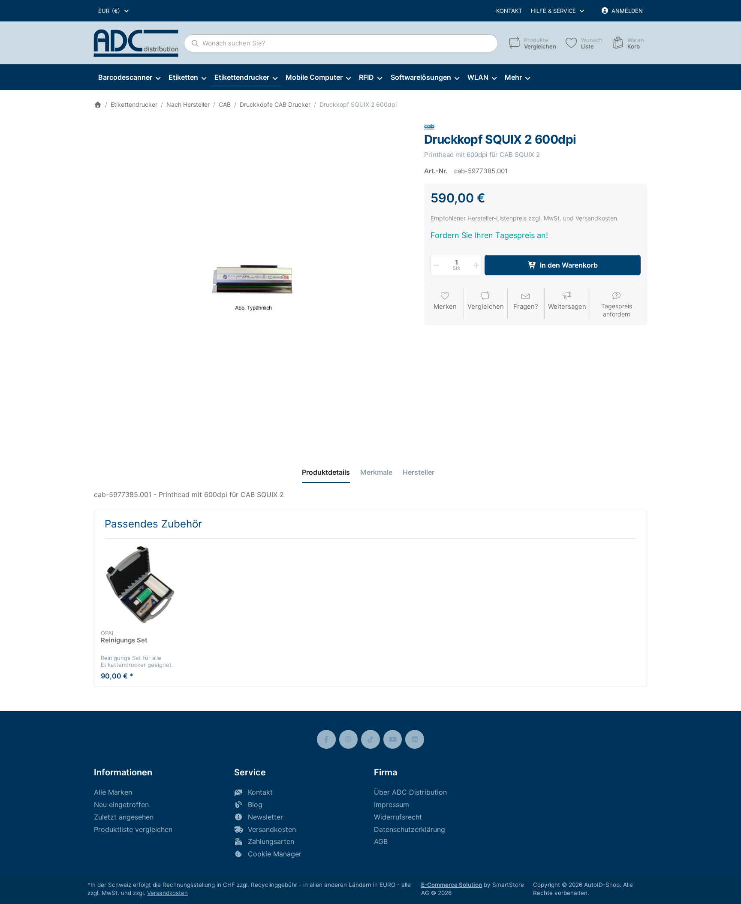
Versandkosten (167, 892)
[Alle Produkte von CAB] (429, 126)
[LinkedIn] (414, 739)
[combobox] (114, 11)
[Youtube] (392, 739)
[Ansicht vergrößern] (252, 280)
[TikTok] (370, 739)
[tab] (326, 472)
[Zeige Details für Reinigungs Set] (140, 584)
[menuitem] (129, 77)
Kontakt (509, 10)
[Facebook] (326, 739)
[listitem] (252, 280)
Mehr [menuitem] (513, 77)
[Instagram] (348, 739)
